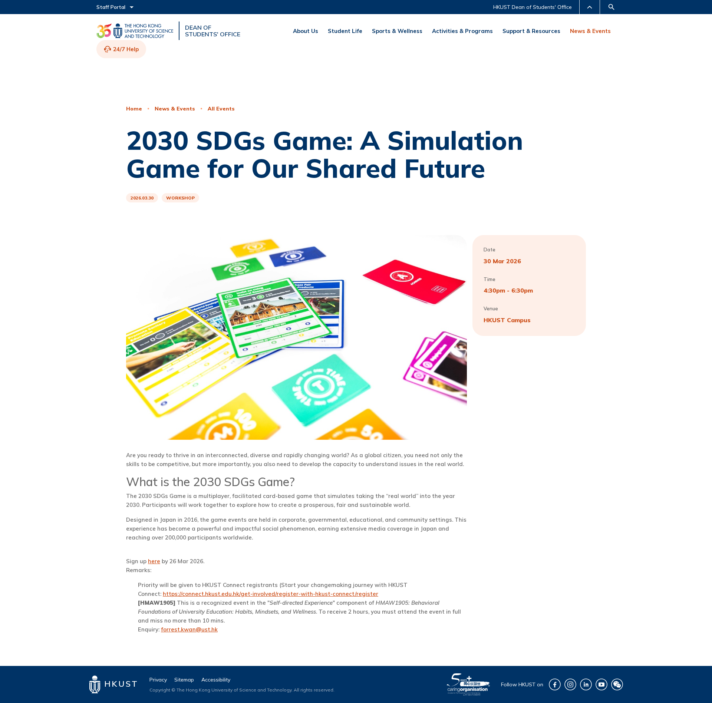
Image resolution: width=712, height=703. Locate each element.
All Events (221, 108)
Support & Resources (531, 30)
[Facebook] (555, 684)
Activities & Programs (462, 30)
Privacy (158, 679)
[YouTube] (601, 684)
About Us (305, 30)
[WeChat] (617, 684)
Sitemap (184, 679)
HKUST (119, 684)
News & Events (590, 30)
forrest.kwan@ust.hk (189, 629)
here (154, 561)
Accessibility (215, 679)
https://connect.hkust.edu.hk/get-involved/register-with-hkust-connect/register (270, 593)
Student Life (345, 30)
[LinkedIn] (586, 684)
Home (134, 108)
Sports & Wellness (397, 30)
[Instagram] (570, 684)
